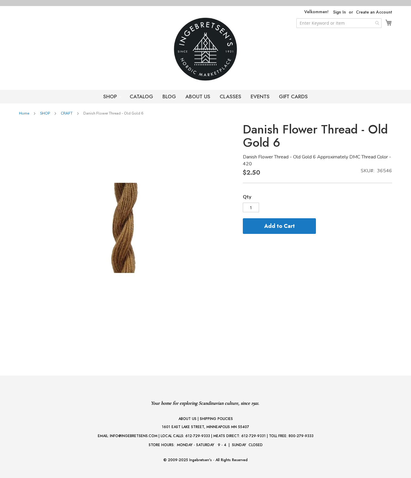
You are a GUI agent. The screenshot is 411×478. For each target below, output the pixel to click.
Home (24, 113)
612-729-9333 (197, 436)
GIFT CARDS (293, 96)
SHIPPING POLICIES (216, 418)
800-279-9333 (301, 436)
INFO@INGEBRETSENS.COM (133, 436)
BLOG (169, 96)
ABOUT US (197, 96)
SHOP (111, 96)
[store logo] (205, 49)
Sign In (339, 12)
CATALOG (141, 96)
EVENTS (260, 96)
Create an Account (374, 12)
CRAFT (67, 113)
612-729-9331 (253, 436)
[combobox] (339, 23)
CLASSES (230, 96)
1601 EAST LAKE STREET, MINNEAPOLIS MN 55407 (205, 427)
